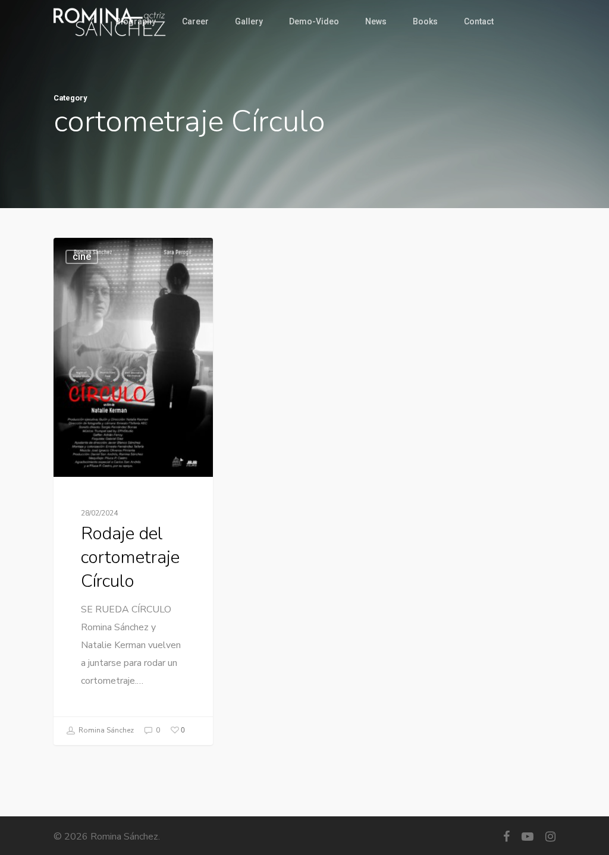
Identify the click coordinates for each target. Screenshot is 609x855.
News (376, 21)
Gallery (249, 21)
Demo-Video (314, 21)
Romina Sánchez (105, 730)
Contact (479, 21)
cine (82, 256)
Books (425, 21)
